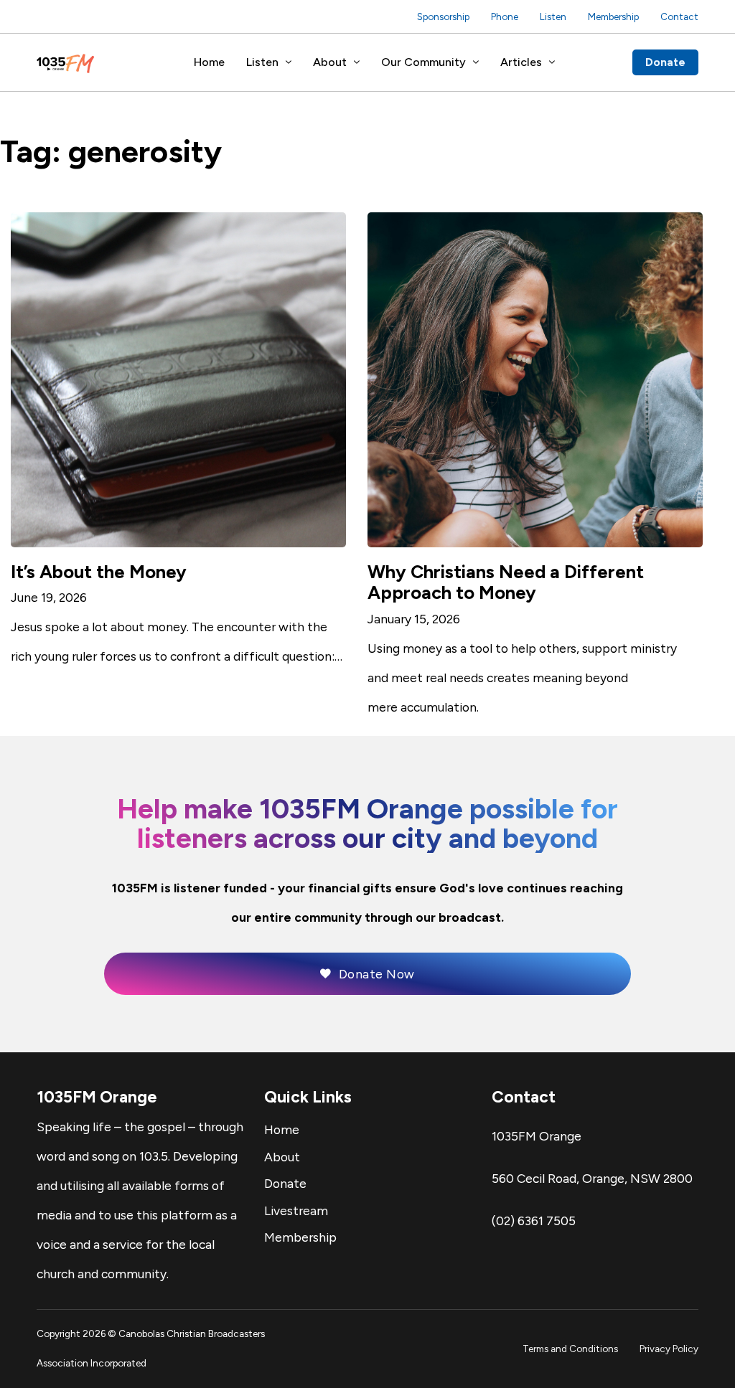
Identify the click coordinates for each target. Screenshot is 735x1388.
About (330, 62)
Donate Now (377, 973)
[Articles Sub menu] (552, 62)
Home (209, 62)
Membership (613, 16)
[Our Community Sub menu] (476, 62)
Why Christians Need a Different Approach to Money (506, 582)
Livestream (296, 1210)
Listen (553, 16)
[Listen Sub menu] (288, 62)
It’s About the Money (99, 571)
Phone (504, 16)
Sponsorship (443, 16)
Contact (679, 16)
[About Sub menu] (357, 62)
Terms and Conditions (570, 1348)
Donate (665, 62)
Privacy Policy (669, 1348)
